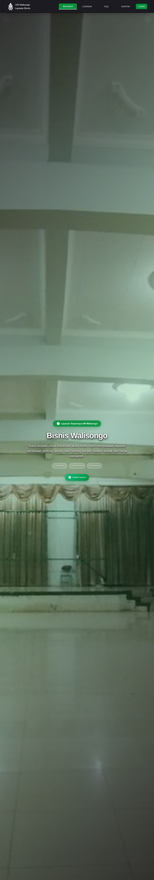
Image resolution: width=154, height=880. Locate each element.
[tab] (68, 6)
